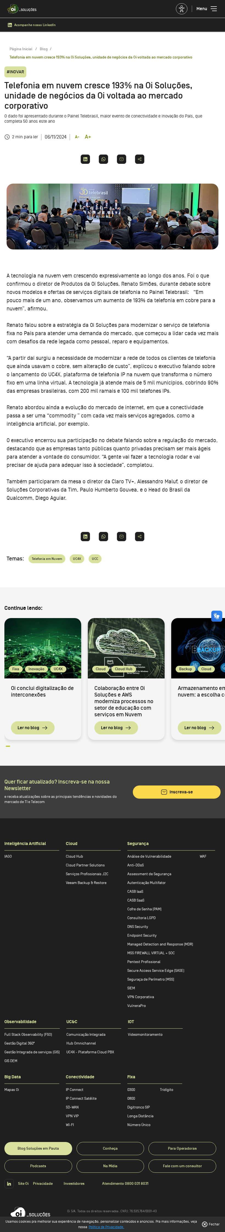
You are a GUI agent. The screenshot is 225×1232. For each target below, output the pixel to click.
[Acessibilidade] (181, 8)
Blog (44, 49)
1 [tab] (8, 748)
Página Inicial (21, 49)
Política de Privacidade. (106, 1227)
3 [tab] (23, 748)
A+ (88, 137)
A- (77, 137)
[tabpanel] (42, 679)
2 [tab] (15, 748)
